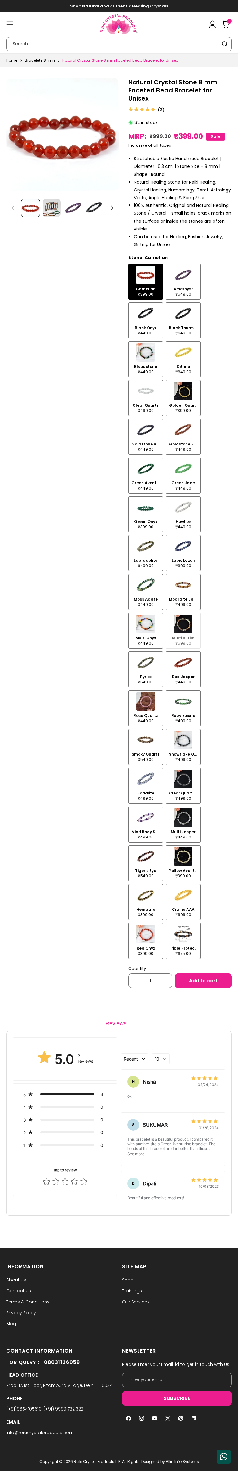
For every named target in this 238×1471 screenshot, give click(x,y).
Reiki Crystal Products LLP (97, 1461)
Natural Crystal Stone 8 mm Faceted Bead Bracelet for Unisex (120, 60)
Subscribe (177, 1398)
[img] (142, 110)
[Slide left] (13, 208)
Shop (128, 1280)
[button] (10, 24)
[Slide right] (112, 208)
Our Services (136, 1302)
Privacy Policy (21, 1313)
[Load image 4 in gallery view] (94, 208)
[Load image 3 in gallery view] (73, 208)
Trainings (132, 1291)
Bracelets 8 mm (40, 60)
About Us (16, 1280)
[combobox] (119, 44)
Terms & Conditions (28, 1302)
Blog (11, 1324)
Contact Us (18, 1291)
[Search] (224, 44)
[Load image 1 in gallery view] (30, 208)
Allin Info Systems (182, 1461)
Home (11, 60)
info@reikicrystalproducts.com (40, 1432)
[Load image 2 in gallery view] (52, 208)
